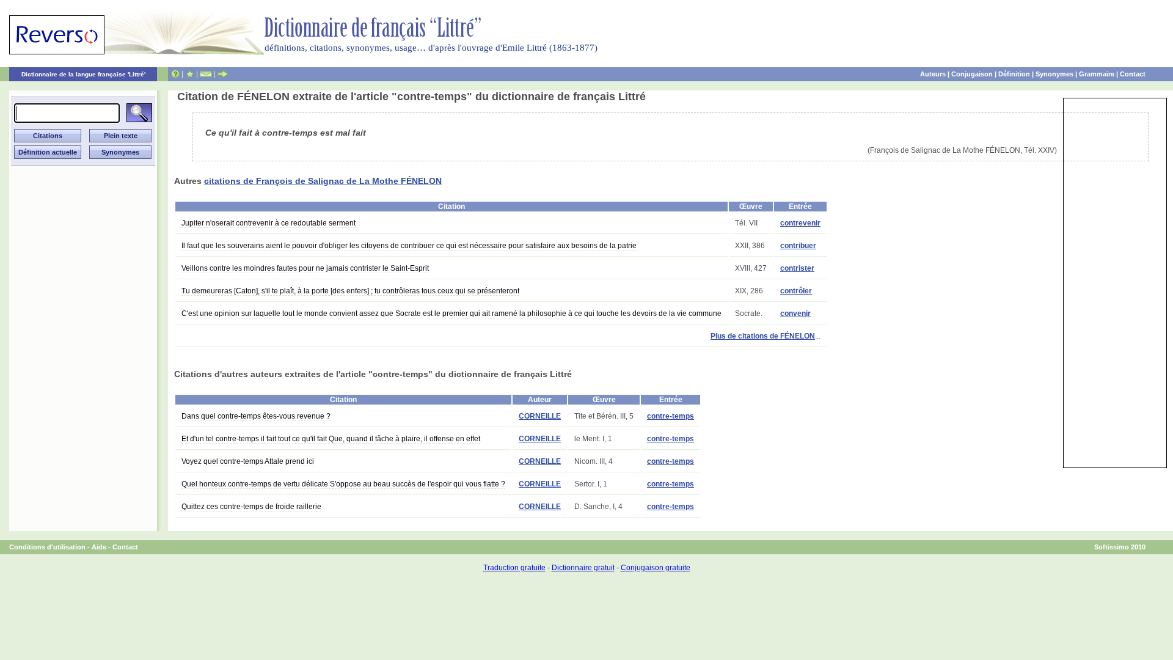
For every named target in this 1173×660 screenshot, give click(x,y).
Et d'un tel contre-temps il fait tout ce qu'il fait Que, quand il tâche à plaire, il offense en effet (330, 439)
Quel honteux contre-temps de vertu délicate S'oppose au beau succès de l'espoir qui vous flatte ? (343, 484)
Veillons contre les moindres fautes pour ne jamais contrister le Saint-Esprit (305, 268)
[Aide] (175, 74)
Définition (1014, 74)
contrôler (796, 291)
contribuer (798, 245)
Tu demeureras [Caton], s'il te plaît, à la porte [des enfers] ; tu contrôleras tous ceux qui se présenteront (350, 291)
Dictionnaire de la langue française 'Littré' (83, 74)
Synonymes (1054, 74)
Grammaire (1096, 74)
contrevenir (800, 223)
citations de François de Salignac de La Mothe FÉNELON (323, 181)
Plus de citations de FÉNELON (763, 336)
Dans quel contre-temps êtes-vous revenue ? (256, 416)
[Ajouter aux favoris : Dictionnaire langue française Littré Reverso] (189, 74)
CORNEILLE (540, 416)
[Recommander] (222, 74)
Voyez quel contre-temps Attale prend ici (247, 461)
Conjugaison (972, 74)
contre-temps (670, 416)
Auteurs (933, 74)
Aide (99, 547)
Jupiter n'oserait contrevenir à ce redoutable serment (268, 223)
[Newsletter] (206, 74)
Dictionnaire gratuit (583, 567)
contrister (797, 268)
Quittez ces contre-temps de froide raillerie (251, 506)
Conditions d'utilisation (47, 547)
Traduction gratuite (514, 567)
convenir (795, 313)
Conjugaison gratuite (655, 567)
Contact (1133, 74)
